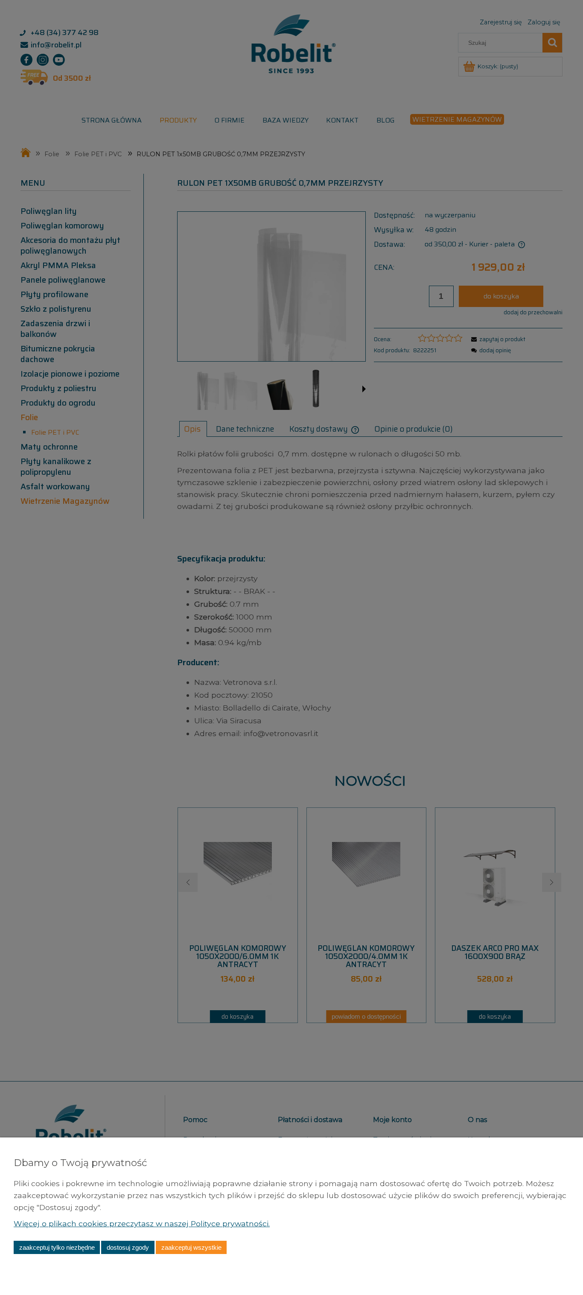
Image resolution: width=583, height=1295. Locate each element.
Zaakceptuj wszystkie (191, 1247)
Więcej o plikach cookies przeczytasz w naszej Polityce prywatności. (142, 1223)
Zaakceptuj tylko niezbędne (57, 1247)
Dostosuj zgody (128, 1247)
